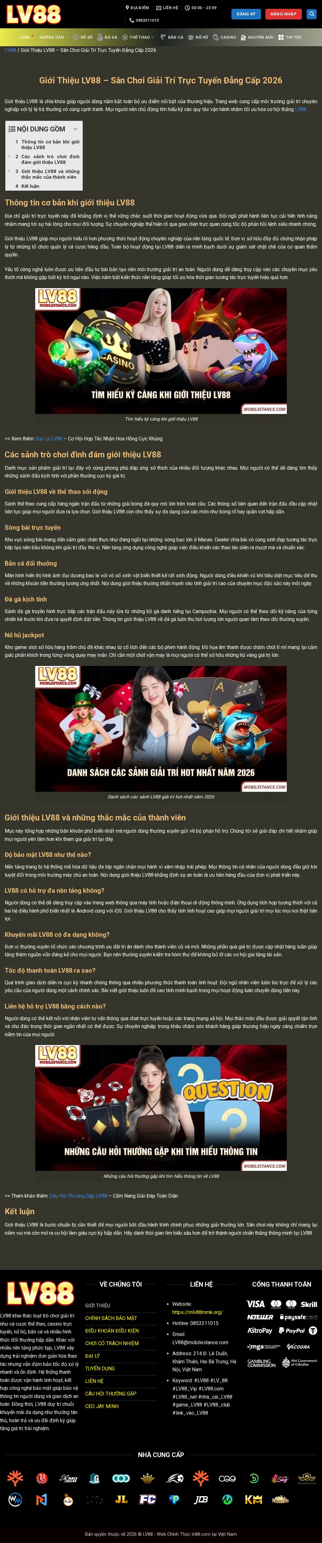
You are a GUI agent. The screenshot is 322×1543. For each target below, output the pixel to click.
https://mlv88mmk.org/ (197, 1312)
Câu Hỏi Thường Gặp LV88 (78, 1196)
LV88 (10, 50)
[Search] (312, 14)
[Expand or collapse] (76, 129)
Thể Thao (140, 37)
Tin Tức (294, 37)
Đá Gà (111, 37)
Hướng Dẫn (52, 37)
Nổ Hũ (202, 37)
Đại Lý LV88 (49, 439)
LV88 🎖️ (27, 37)
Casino (228, 37)
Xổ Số (86, 37)
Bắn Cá (176, 37)
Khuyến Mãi (261, 37)
